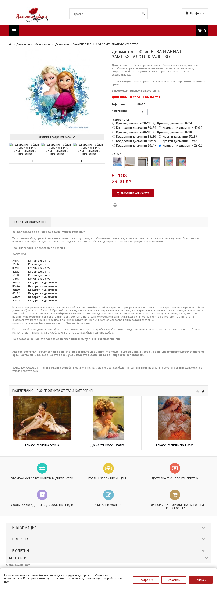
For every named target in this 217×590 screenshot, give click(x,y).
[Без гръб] (117, 161)
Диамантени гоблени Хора (33, 44)
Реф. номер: (119, 104)
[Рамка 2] (168, 161)
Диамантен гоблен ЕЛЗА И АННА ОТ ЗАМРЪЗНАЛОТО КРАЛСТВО (96, 44)
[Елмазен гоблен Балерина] (42, 397)
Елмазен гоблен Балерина (42, 445)
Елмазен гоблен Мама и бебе (174, 445)
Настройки (146, 580)
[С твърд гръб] (130, 161)
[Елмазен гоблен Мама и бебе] (175, 397)
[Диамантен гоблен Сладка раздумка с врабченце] (108, 397)
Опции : (116, 154)
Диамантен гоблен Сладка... (108, 445)
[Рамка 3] (181, 161)
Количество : (120, 110)
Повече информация (29, 222)
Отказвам (173, 580)
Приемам (201, 580)
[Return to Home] (10, 44)
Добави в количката (134, 193)
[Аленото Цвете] (32, 21)
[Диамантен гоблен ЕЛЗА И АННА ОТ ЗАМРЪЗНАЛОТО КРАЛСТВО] (25, 154)
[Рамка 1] (155, 162)
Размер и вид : (121, 119)
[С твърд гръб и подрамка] (143, 161)
